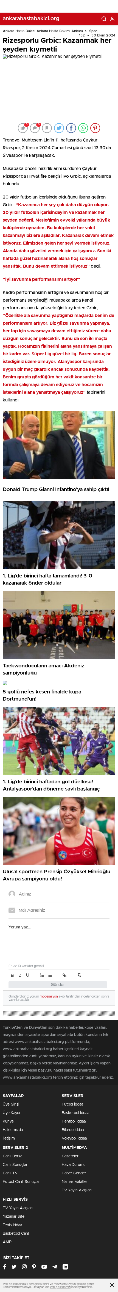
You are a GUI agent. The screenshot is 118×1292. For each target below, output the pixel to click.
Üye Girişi (11, 1104)
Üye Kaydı (11, 1113)
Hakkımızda (13, 1130)
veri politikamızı (60, 1286)
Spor (93, 31)
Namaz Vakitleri (75, 1182)
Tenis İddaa (12, 1225)
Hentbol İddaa (74, 1121)
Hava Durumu (74, 1165)
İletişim (9, 1138)
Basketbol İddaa (75, 1113)
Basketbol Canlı (16, 1234)
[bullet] (50, 975)
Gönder (58, 985)
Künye (8, 1121)
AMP (7, 1242)
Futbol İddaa (72, 1104)
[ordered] (42, 975)
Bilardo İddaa (73, 1130)
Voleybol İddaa (74, 1138)
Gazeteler (70, 1156)
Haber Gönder (74, 1173)
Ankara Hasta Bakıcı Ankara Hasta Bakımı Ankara (43, 31)
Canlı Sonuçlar (15, 1165)
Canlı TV (10, 1173)
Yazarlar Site (13, 1217)
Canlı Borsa (12, 1156)
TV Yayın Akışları (77, 1190)
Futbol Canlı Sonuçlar (21, 1182)
